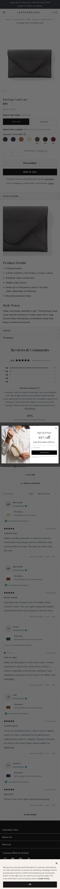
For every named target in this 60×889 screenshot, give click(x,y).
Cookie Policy (43, 878)
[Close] (56, 863)
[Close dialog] (56, 428)
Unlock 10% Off (44, 452)
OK (30, 884)
